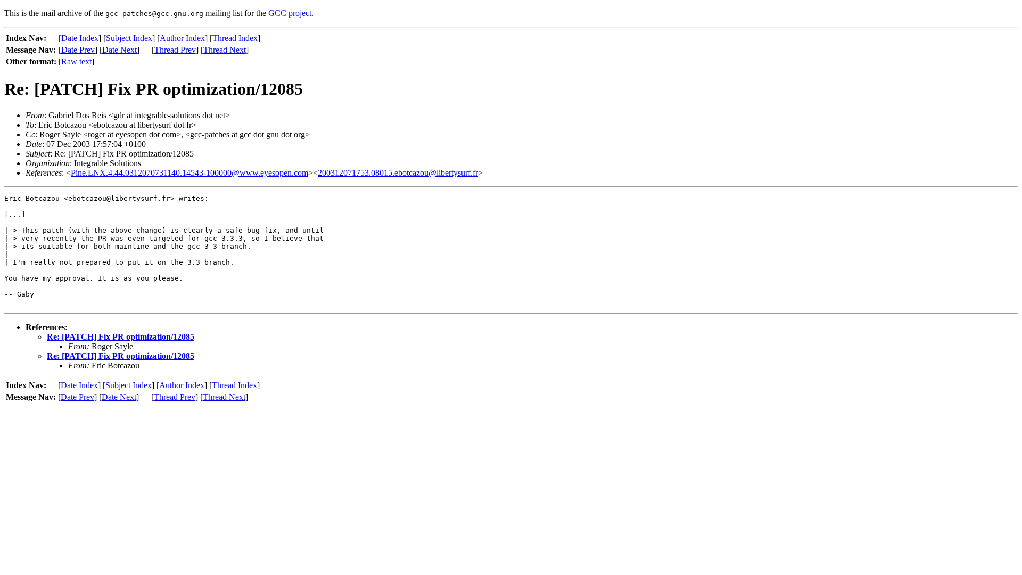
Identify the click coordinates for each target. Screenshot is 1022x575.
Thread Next (224, 49)
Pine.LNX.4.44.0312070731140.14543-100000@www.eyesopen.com (189, 172)
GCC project (289, 13)
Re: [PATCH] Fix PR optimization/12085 (120, 336)
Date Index (79, 38)
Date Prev (78, 49)
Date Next (119, 49)
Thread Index (235, 38)
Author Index (182, 38)
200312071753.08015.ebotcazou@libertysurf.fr (398, 172)
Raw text (76, 61)
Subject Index (129, 38)
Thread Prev (175, 49)
